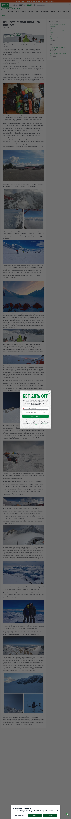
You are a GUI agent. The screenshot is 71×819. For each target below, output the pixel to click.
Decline (50, 815)
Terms (35, 424)
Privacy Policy (44, 423)
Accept (34, 815)
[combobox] (24, 408)
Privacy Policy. (43, 811)
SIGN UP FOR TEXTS (35, 416)
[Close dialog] (49, 392)
